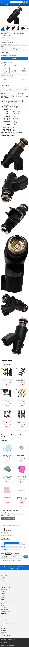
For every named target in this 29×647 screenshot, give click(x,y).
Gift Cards (3, 597)
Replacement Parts (19, 89)
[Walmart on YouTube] (7, 635)
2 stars (2, 547)
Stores (2, 591)
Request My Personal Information (8, 621)
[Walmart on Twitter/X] (4, 635)
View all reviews (5, 538)
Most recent (8, 553)
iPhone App (3, 628)
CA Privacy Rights (5, 620)
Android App (3, 630)
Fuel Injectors (13, 91)
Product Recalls (4, 609)
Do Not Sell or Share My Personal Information (10, 623)
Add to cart (14, 58)
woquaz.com (12, 46)
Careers (3, 577)
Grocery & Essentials (23, 4)
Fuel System (26, 89)
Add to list (8, 79)
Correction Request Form (8, 518)
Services (11, 4)
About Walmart (4, 575)
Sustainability (4, 583)
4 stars (2, 544)
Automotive (12, 89)
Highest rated (16, 553)
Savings (16, 4)
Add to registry (22, 79)
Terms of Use (4, 616)
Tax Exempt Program (5, 611)
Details (11, 77)
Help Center (22, 566)
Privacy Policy (4, 618)
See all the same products (23, 506)
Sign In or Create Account (11, 566)
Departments (5, 4)
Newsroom (3, 579)
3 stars (2, 546)
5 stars (2, 542)
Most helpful (4, 556)
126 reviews (10, 37)
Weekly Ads (19, 568)
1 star (3, 549)
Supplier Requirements (5, 585)
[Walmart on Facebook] (2, 635)
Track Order (11, 568)
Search (25, 556)
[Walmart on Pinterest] (10, 635)
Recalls (2, 605)
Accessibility (3, 607)
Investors (3, 581)
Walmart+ (3, 595)
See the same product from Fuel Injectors (19, 430)
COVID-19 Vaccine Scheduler (7, 601)
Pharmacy (3, 603)
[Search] (23, 2)
